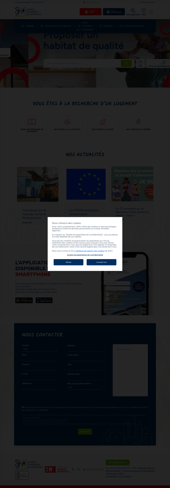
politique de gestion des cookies (90, 251)
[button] (85, 255)
